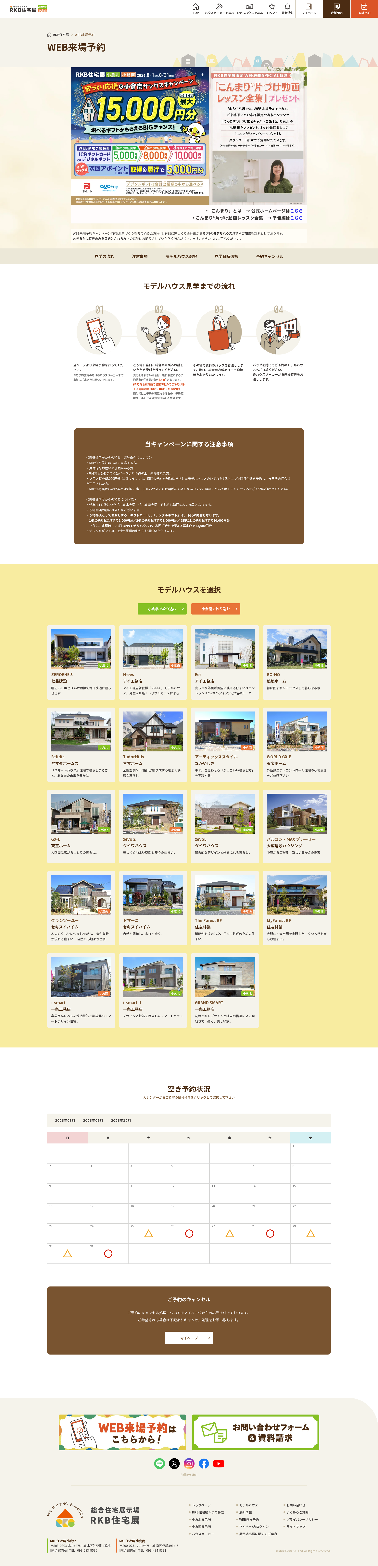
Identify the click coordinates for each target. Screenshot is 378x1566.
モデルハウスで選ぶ (249, 13)
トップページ (201, 1505)
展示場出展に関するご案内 (258, 1533)
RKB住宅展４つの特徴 (208, 1512)
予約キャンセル (270, 256)
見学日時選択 (226, 256)
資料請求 (337, 13)
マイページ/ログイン (254, 1526)
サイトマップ (295, 1526)
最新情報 (288, 13)
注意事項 (140, 256)
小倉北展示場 (201, 1519)
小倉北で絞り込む (162, 608)
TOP (196, 13)
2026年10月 (121, 1120)
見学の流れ (104, 256)
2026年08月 (65, 1120)
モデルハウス (248, 1505)
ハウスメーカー (203, 1533)
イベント (272, 13)
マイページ (309, 13)
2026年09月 (93, 1120)
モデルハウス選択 (181, 256)
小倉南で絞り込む (216, 608)
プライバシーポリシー (302, 1519)
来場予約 (364, 13)
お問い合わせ (295, 1505)
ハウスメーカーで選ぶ (219, 13)
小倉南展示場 (201, 1526)
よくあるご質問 (297, 1512)
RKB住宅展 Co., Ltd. (291, 1551)
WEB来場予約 (249, 1519)
